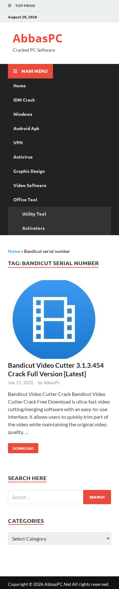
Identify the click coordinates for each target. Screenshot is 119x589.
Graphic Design (29, 171)
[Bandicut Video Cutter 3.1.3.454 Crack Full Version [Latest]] (59, 320)
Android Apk (26, 128)
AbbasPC (38, 38)
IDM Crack (24, 100)
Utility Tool (34, 213)
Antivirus (23, 157)
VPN (18, 142)
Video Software (29, 185)
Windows (22, 114)
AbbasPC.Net (57, 584)
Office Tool (25, 199)
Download (21, 447)
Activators (33, 228)
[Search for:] (59, 497)
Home (19, 85)
